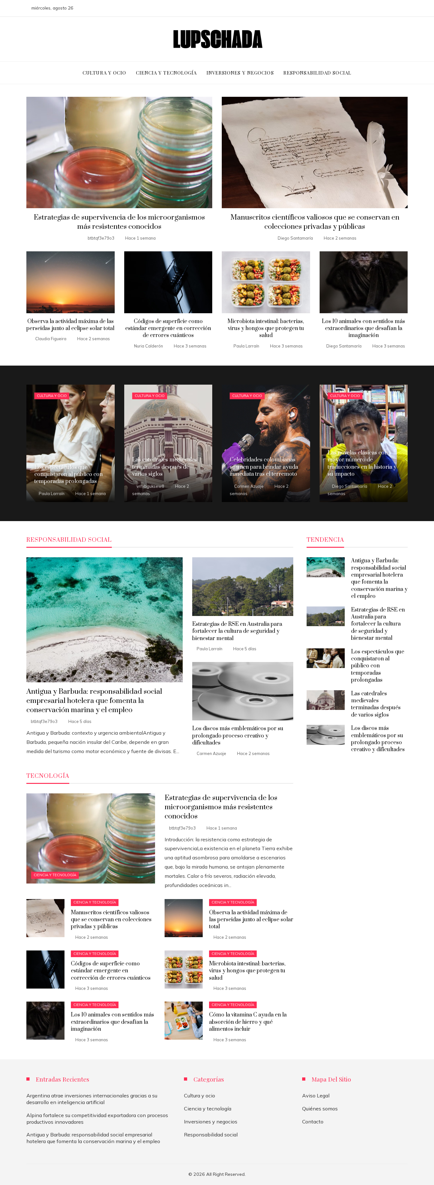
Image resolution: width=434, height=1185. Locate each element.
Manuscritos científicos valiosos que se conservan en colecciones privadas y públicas (314, 222)
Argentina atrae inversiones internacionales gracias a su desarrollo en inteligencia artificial (91, 1098)
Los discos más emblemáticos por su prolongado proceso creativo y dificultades (237, 735)
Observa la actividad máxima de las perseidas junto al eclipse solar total (70, 325)
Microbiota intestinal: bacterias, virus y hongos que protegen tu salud (265, 328)
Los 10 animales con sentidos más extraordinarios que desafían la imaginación (363, 328)
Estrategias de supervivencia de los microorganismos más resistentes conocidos (119, 222)
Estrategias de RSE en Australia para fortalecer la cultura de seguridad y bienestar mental (237, 631)
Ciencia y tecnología (55, 875)
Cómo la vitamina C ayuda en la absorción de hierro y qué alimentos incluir (248, 1022)
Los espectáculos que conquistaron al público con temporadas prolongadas (377, 666)
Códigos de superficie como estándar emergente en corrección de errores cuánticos (168, 328)
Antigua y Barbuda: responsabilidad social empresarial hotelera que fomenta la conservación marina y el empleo (94, 701)
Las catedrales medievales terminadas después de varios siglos (376, 704)
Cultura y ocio (52, 396)
